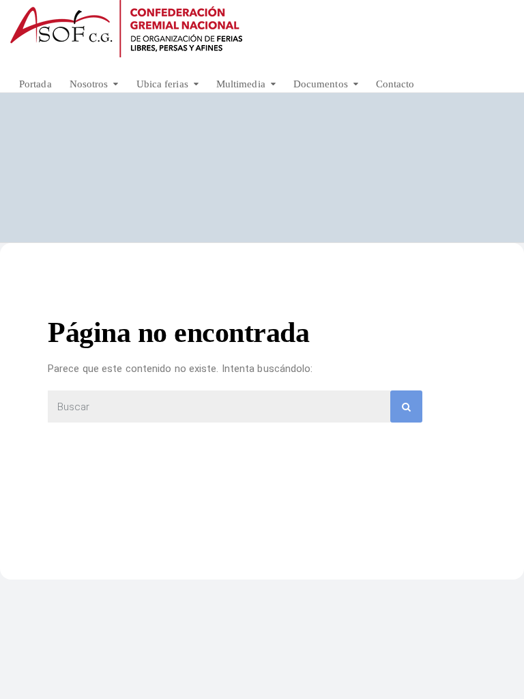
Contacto (395, 84)
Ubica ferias (162, 84)
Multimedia (240, 84)
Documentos (320, 84)
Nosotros (89, 84)
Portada (35, 84)
